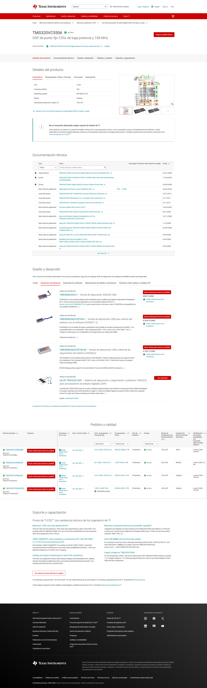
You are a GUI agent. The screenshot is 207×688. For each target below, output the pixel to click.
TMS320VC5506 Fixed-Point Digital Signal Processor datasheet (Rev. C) (76, 46)
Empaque (73, 635)
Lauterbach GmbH (72, 398)
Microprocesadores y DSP (86, 23)
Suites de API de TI (114, 618)
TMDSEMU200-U (68, 294)
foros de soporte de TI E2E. (60, 134)
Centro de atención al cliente (80, 631)
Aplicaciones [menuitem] (50, 16)
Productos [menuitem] (36, 16)
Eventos (36, 635)
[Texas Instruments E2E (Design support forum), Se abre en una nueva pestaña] (154, 627)
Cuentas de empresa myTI (116, 622)
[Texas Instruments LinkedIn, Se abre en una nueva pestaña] (145, 627)
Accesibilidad (37, 678)
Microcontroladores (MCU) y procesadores (55, 23)
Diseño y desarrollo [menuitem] (68, 16)
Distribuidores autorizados (116, 635)
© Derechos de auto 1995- (44, 683)
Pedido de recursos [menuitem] (111, 16)
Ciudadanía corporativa (41, 648)
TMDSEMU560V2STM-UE (73, 349)
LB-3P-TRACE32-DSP (71, 380)
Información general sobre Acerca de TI (47, 618)
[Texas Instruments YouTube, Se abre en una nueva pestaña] (162, 627)
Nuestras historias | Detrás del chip (45, 631)
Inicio (35, 23)
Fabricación (37, 644)
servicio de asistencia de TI (111, 585)
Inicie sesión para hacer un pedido (157, 292)
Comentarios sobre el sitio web (141, 678)
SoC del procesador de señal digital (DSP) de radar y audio (123, 23)
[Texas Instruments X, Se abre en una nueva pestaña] (162, 619)
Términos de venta (87, 678)
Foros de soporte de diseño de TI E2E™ (84, 622)
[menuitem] (173, 16)
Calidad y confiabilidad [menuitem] (89, 16)
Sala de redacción (39, 627)
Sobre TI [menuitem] (126, 16)
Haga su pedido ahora (164, 35)
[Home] (49, 6)
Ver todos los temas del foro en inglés (49, 573)
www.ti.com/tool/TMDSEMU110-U (73, 304)
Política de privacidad (70, 678)
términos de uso (139, 580)
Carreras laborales (39, 622)
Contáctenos (74, 618)
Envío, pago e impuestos (116, 627)
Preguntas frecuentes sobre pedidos (120, 631)
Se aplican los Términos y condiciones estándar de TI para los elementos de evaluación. (65, 406)
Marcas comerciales (119, 678)
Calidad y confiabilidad (78, 640)
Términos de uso (103, 678)
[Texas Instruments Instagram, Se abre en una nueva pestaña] (145, 619)
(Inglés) (107, 46)
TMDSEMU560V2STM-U (72, 319)
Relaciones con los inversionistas (45, 640)
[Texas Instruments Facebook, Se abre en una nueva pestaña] (154, 619)
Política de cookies (52, 678)
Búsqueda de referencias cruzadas (82, 627)
